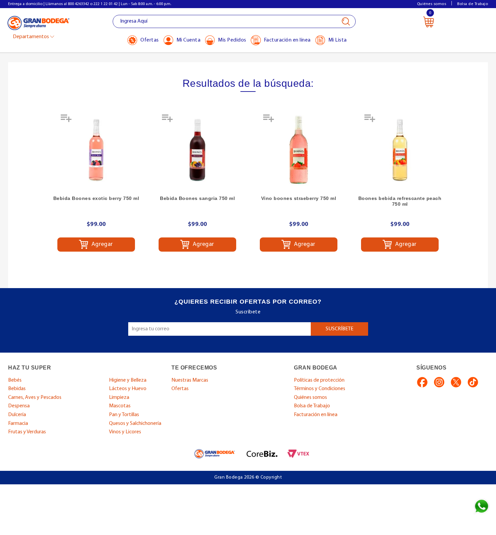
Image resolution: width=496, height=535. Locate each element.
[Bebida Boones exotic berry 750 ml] (96, 150)
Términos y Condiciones (319, 388)
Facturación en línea (315, 414)
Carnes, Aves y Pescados (34, 397)
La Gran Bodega (38, 22)
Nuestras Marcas (189, 380)
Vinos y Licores (125, 432)
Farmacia (18, 423)
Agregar (101, 244)
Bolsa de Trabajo (472, 4)
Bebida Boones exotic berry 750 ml (96, 198)
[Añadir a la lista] (67, 120)
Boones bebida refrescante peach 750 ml (400, 201)
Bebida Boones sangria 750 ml (197, 198)
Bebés (15, 380)
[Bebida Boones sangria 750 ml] (197, 150)
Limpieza (119, 397)
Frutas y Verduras (27, 432)
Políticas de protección (319, 380)
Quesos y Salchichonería (135, 423)
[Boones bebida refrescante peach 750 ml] (400, 150)
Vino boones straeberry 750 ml (298, 198)
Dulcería (17, 414)
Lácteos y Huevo (127, 388)
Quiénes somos (431, 4)
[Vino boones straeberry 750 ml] (298, 150)
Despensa (19, 406)
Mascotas (120, 406)
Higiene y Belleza (127, 380)
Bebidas (17, 388)
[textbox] (234, 21)
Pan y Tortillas (124, 414)
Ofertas (180, 388)
